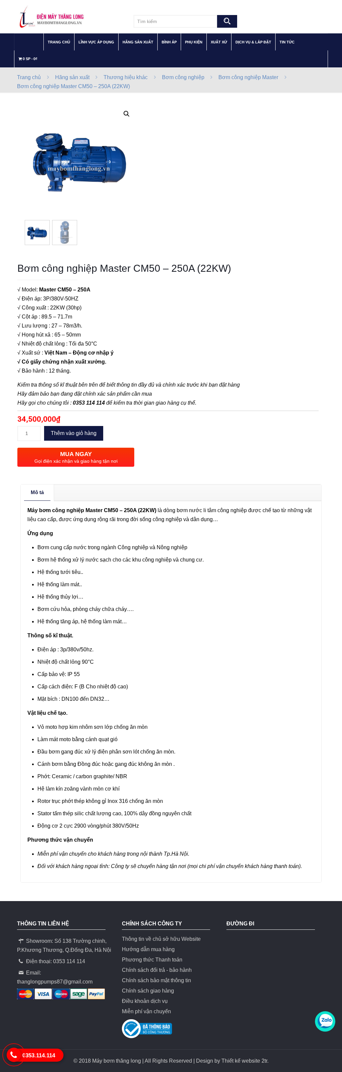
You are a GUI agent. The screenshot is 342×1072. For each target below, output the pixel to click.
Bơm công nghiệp (183, 77)
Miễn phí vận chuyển (146, 1011)
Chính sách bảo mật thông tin (156, 980)
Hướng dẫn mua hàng (148, 949)
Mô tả (37, 492)
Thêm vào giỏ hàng (74, 433)
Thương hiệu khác (126, 77)
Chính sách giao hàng (148, 991)
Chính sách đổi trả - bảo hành (157, 970)
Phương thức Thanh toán (152, 959)
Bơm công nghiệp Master (248, 77)
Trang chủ (29, 77)
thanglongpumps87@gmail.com (55, 982)
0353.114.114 (38, 1055)
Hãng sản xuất (72, 77)
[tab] (37, 492)
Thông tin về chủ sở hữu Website (161, 939)
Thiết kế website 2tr (244, 1061)
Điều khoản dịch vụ (145, 1001)
